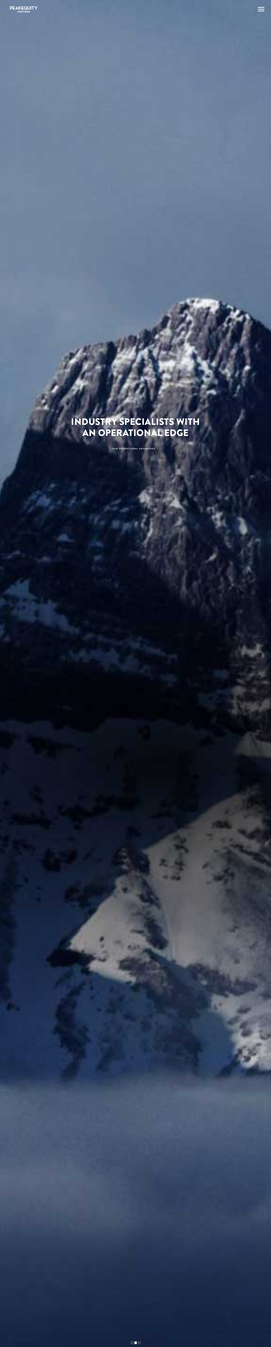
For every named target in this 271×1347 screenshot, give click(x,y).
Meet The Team (134, 448)
